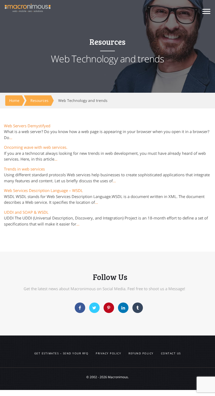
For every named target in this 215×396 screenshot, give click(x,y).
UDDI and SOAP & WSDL (26, 212)
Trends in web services (24, 169)
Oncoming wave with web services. (35, 147)
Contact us (171, 353)
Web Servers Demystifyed (27, 125)
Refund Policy (141, 353)
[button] (206, 12)
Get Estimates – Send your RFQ (61, 353)
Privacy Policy (108, 353)
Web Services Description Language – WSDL (43, 190)
